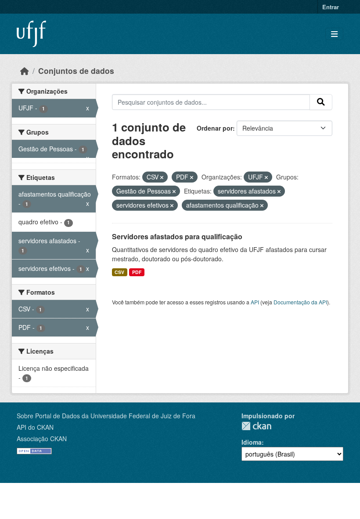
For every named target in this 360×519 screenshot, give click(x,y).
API (255, 302)
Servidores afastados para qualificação (177, 236)
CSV (119, 272)
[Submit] (321, 102)
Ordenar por (215, 128)
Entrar (330, 7)
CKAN (256, 426)
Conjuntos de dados (76, 70)
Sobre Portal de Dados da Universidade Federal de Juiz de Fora (106, 415)
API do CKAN (35, 427)
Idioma (251, 442)
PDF (136, 272)
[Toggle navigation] (334, 34)
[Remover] (161, 177)
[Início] (24, 70)
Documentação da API (300, 302)
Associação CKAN (42, 438)
